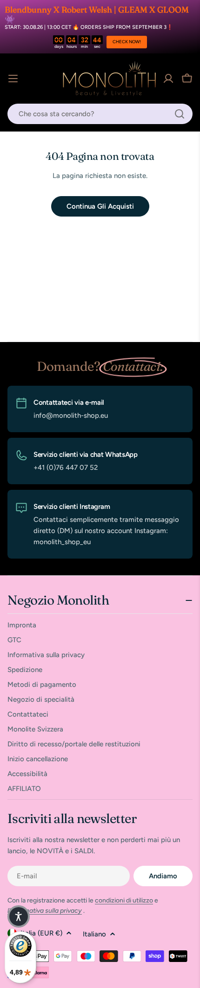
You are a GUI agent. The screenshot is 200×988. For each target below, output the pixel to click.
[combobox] (100, 114)
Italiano (94, 934)
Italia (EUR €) (41, 933)
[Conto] (168, 78)
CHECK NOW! (127, 41)
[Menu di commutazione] (13, 78)
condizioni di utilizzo (124, 900)
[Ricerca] (179, 113)
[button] (18, 916)
